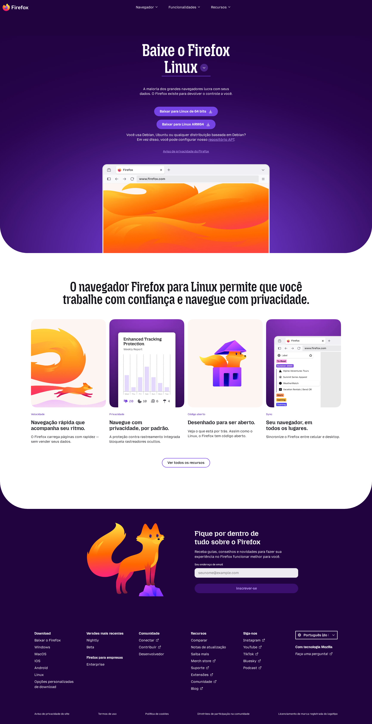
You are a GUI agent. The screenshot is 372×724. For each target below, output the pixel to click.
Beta (90, 647)
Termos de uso (107, 713)
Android (41, 668)
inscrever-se (246, 588)
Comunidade (201, 682)
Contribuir (148, 647)
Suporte (198, 668)
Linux (181, 67)
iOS (37, 661)
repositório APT (221, 140)
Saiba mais (200, 654)
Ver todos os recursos (186, 463)
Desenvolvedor (151, 654)
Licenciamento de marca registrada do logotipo (308, 713)
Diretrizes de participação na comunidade (223, 713)
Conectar (146, 640)
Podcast (250, 668)
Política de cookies (157, 713)
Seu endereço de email (209, 564)
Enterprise (95, 664)
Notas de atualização (208, 647)
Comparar (199, 640)
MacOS (40, 654)
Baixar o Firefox (47, 640)
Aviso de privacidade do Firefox (186, 151)
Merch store (201, 661)
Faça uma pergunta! (311, 654)
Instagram (251, 640)
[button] (147, 7)
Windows (42, 647)
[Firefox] (15, 7)
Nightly (93, 640)
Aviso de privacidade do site (51, 713)
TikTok (248, 654)
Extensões (200, 675)
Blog (194, 688)
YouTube (250, 647)
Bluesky (249, 661)
